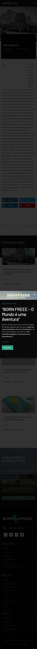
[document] (18, 324)
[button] (34, 294)
